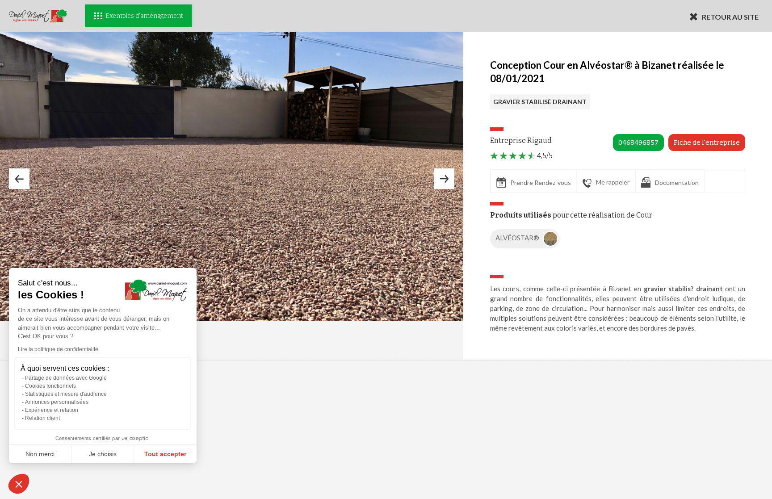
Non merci (40, 453)
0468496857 (638, 142)
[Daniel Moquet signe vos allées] (37, 15)
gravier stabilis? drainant (683, 289)
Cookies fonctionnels (50, 386)
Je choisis (103, 453)
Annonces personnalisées (56, 402)
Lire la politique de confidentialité (58, 349)
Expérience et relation (51, 410)
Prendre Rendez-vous (540, 182)
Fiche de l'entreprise (707, 142)
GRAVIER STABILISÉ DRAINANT (540, 101)
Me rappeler (612, 182)
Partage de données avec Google (66, 378)
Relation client (42, 418)
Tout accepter (165, 453)
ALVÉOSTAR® (518, 238)
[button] (18, 484)
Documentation (677, 182)
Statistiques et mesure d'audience (66, 394)
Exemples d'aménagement (144, 16)
